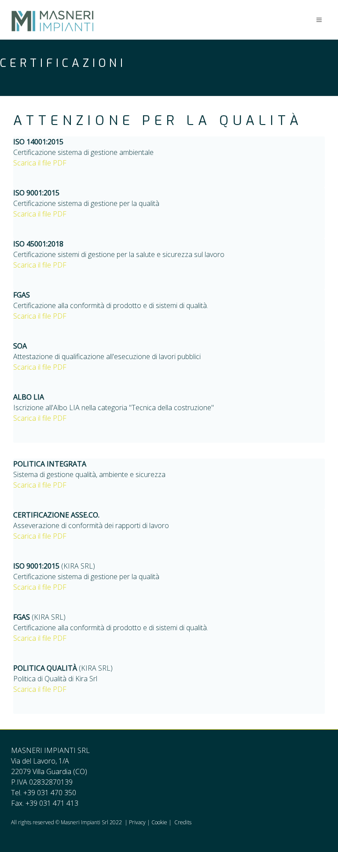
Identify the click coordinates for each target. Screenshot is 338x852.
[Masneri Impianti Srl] (52, 11)
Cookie (159, 822)
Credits (182, 822)
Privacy (138, 822)
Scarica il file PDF (39, 163)
